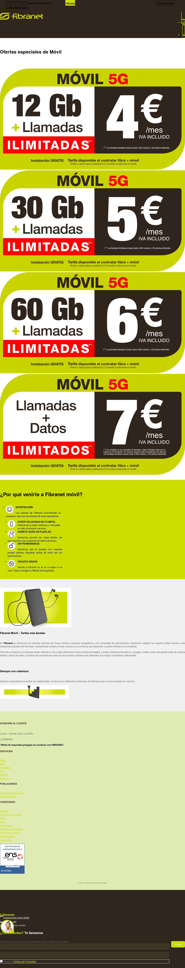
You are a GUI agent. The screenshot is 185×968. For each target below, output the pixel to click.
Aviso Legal (6, 825)
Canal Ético (6, 840)
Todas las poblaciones (11, 793)
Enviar (178, 944)
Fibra (2, 760)
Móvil (2, 764)
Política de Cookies (10, 832)
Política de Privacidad (11, 829)
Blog (2, 818)
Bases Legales (7, 836)
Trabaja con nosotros (11, 814)
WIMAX (4, 774)
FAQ (2, 822)
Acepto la (19, 961)
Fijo (2, 771)
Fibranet (4, 811)
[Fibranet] (21, 19)
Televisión (5, 767)
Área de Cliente (166, 3)
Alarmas (4, 778)
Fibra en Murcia (8, 796)
